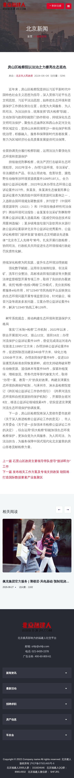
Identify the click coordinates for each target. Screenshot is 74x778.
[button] (59, 509)
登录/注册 (55, 5)
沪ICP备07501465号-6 (42, 763)
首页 (29, 36)
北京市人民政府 (24, 75)
